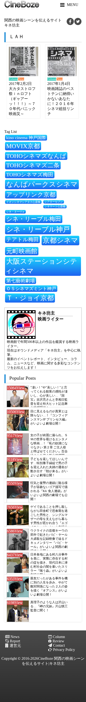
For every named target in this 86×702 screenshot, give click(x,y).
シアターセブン (53, 201)
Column (13, 79)
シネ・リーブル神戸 (38, 229)
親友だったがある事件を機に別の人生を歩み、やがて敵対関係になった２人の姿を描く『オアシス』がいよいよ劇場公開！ (49, 586)
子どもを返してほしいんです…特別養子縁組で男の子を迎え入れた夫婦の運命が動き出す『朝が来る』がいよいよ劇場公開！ (49, 467)
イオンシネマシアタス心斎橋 (23, 201)
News (21, 79)
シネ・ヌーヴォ (15, 211)
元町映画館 (21, 251)
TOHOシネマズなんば (36, 156)
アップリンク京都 (30, 194)
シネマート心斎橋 (54, 206)
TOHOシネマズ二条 (32, 165)
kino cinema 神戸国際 (26, 137)
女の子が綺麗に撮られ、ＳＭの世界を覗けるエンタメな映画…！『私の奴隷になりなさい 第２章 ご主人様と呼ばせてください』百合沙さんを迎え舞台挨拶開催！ (49, 447)
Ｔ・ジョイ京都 (30, 298)
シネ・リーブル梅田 (33, 218)
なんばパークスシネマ (42, 184)
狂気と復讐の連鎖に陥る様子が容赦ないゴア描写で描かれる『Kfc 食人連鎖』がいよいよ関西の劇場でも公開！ (49, 491)
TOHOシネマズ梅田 (29, 175)
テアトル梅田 (22, 239)
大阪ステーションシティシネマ (41, 266)
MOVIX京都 (23, 146)
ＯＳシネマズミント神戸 (31, 288)
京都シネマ (60, 240)
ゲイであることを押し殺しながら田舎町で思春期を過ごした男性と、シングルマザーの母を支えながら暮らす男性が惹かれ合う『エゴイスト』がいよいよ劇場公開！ (49, 519)
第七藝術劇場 (20, 280)
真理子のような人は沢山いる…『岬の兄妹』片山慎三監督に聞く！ (49, 606)
